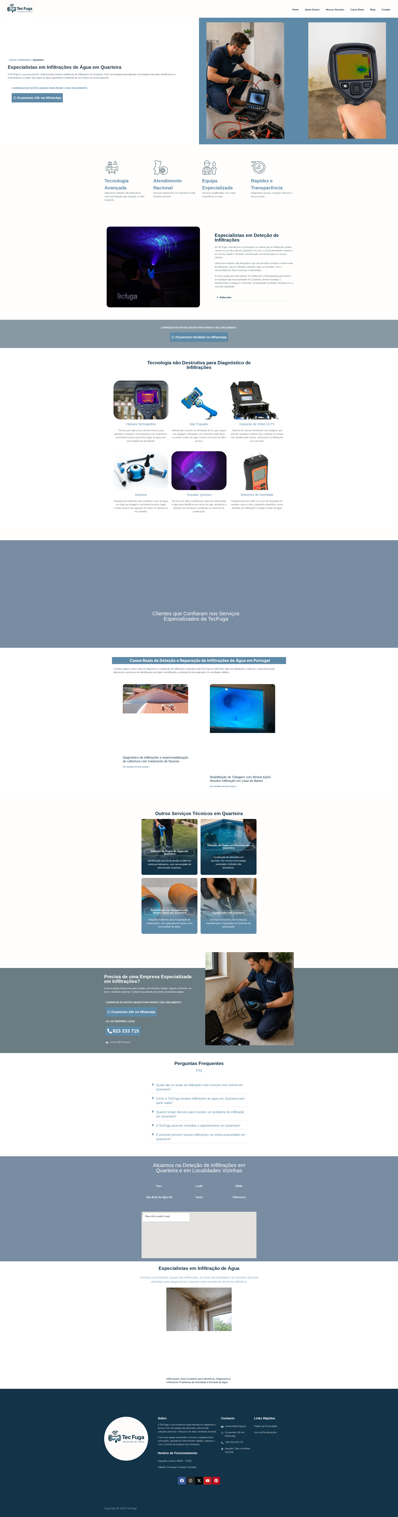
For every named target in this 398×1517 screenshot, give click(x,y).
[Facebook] (182, 1481)
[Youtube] (207, 1481)
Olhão (239, 1186)
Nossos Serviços (335, 9)
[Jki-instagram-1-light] (281, 1509)
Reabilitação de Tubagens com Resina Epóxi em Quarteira (169, 911)
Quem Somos (312, 9)
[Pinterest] (216, 1481)
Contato (386, 9)
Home (295, 9)
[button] (254, 297)
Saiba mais (225, 297)
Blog (372, 9)
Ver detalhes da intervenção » (136, 767)
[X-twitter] (199, 1481)
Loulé (198, 1186)
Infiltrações (25, 60)
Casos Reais (357, 9)
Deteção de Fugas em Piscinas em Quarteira (228, 846)
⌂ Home (12, 60)
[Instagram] (190, 1481)
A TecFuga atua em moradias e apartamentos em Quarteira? (198, 1125)
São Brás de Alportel (159, 1197)
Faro (159, 1186)
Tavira (199, 1197)
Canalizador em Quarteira (228, 912)
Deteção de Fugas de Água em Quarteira (169, 852)
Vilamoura (238, 1197)
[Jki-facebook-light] (288, 1509)
